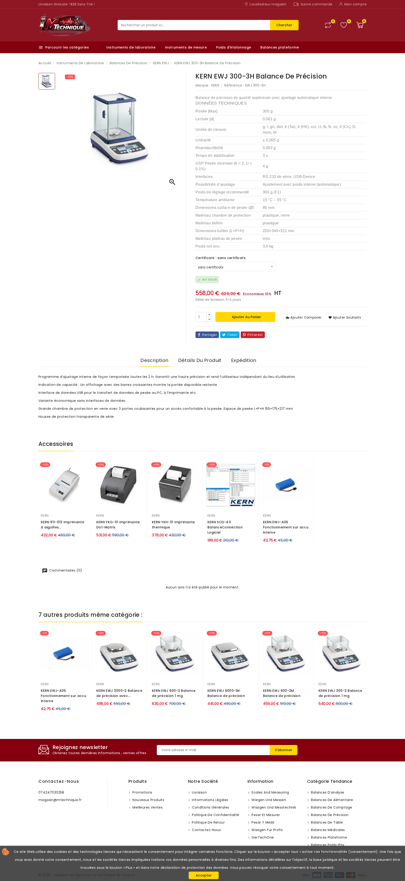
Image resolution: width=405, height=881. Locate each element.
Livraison (199, 792)
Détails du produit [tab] (199, 360)
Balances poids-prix (327, 845)
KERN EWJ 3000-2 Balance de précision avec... (119, 693)
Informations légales (209, 800)
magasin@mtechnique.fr (60, 800)
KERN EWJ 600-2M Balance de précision (281, 693)
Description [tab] (154, 360)
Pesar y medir (263, 822)
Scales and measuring (270, 792)
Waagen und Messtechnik (273, 807)
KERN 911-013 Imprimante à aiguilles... (62, 525)
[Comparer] (328, 25)
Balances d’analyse (327, 792)
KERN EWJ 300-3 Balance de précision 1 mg (340, 693)
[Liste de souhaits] (344, 25)
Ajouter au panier (246, 317)
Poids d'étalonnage (233, 47)
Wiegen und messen (268, 800)
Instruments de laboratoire (130, 47)
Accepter (204, 875)
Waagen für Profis (267, 830)
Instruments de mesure (186, 47)
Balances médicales (327, 830)
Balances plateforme (279, 47)
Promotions (141, 792)
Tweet (232, 334)
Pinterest (255, 334)
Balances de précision (329, 815)
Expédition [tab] (243, 360)
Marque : (202, 85)
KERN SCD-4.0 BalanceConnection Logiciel (225, 527)
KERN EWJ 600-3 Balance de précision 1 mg (174, 693)
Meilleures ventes (147, 807)
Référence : (234, 85)
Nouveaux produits (147, 800)
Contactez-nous (58, 781)
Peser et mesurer (265, 815)
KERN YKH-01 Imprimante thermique (173, 525)
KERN (215, 85)
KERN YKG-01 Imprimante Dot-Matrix (118, 525)
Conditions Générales (210, 807)
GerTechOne (262, 837)
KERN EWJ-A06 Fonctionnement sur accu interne (285, 527)
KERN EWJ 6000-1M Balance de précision (226, 693)
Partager (209, 334)
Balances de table (326, 822)
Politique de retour (208, 822)
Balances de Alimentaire (331, 800)
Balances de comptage (331, 807)
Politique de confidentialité (215, 815)
